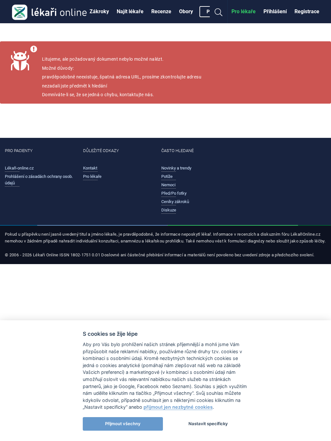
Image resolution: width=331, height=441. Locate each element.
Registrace (306, 11)
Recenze (161, 11)
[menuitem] (99, 11)
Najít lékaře (130, 11)
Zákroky (99, 11)
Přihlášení (275, 11)
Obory (186, 11)
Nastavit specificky (208, 423)
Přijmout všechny (123, 423)
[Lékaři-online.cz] (49, 11)
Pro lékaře (243, 11)
